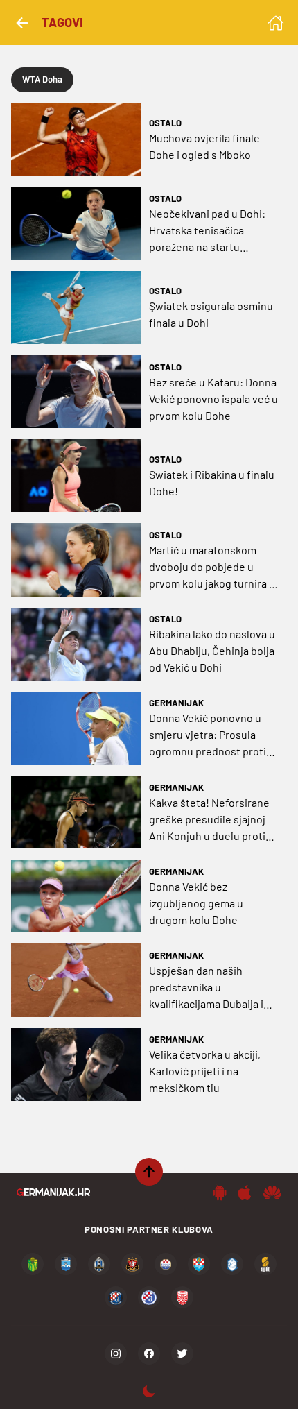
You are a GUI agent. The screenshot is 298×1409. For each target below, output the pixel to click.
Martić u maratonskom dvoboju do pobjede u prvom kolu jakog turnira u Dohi (212, 567)
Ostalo (165, 122)
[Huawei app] (272, 1192)
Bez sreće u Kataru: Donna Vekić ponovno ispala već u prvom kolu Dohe (213, 398)
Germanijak (176, 702)
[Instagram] (116, 1353)
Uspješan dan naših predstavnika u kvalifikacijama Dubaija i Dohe (206, 988)
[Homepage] (276, 23)
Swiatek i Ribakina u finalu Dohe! (211, 482)
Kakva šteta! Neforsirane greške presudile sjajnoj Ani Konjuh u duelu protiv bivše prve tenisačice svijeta (210, 820)
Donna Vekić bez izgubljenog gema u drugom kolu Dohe (196, 903)
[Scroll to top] (149, 1172)
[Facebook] (149, 1353)
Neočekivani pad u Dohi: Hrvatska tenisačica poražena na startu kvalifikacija (207, 231)
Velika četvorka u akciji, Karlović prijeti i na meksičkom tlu (205, 1071)
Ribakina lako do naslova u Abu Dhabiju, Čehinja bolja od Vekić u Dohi (212, 650)
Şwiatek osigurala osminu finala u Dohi (211, 314)
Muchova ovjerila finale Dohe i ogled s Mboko (204, 146)
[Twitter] (182, 1353)
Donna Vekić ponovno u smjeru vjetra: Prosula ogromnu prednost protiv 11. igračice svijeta (210, 735)
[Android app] (220, 1192)
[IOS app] (245, 1192)
